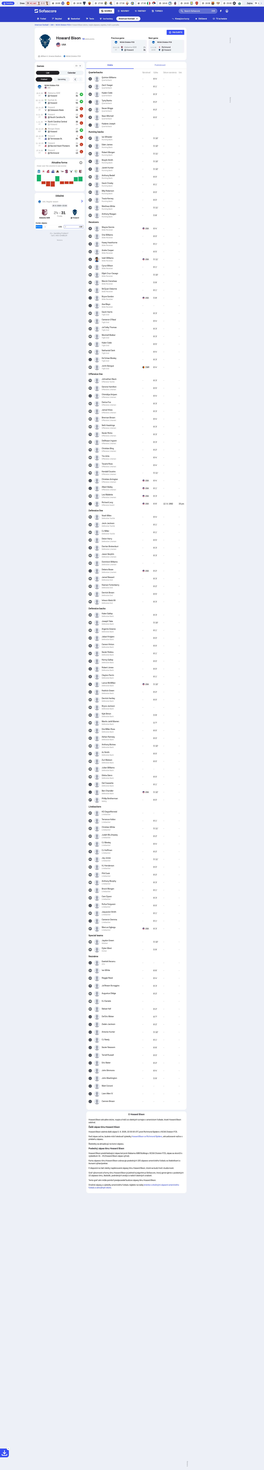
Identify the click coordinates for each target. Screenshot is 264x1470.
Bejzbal (58, 19)
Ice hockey (108, 19)
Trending (9, 3)
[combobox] (78, 65)
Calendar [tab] (72, 73)
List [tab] (48, 73)
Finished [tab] (44, 79)
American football (127, 19)
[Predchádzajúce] (18, 3)
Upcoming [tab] (61, 79)
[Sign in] (226, 11)
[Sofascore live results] (45, 11)
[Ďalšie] (261, 3)
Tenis (91, 19)
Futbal (43, 19)
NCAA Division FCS (63, 25)
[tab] (110, 65)
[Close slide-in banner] (8, 1448)
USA (52, 25)
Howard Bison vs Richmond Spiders (147, 1136)
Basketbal (75, 19)
